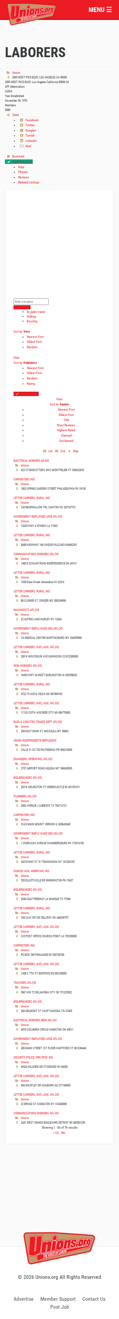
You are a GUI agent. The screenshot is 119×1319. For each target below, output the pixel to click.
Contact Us (93, 1299)
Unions (16, 72)
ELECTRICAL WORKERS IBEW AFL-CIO (35, 1020)
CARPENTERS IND (24, 479)
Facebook (32, 120)
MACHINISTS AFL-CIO (26, 610)
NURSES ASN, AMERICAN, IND (31, 871)
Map (21, 167)
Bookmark (18, 156)
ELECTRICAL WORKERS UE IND (31, 460)
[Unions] (32, 13)
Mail (28, 146)
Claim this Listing (22, 161)
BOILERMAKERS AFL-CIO (28, 777)
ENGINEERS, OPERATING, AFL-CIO (33, 759)
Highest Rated (66, 430)
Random (32, 347)
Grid (62, 451)
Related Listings (28, 182)
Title (66, 420)
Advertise (24, 1299)
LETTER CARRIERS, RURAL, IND (32, 498)
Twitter (30, 125)
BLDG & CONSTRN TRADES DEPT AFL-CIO (38, 722)
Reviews (23, 177)
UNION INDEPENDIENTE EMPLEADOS (35, 740)
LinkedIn (31, 141)
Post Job (59, 1307)
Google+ (30, 130)
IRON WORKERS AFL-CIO (28, 665)
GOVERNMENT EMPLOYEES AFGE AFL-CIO (38, 516)
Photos (23, 172)
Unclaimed (66, 441)
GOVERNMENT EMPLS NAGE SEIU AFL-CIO (38, 628)
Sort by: (22, 331)
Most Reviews (66, 425)
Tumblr (30, 135)
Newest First (35, 337)
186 (62, 1133)
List (50, 451)
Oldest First (34, 342)
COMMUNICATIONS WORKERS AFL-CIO (36, 554)
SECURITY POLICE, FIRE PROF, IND (33, 1057)
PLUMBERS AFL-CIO (25, 796)
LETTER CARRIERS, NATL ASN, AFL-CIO (36, 647)
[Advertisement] (59, 1202)
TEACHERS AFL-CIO (25, 982)
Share (15, 115)
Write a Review (29, 394)
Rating (31, 383)
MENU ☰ (100, 10)
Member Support (58, 1299)
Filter (17, 357)
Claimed (66, 435)
